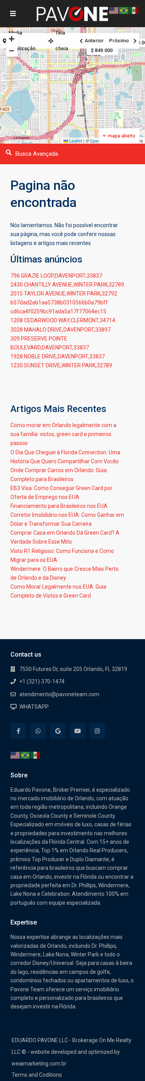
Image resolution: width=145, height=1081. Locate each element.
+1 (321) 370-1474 (42, 681)
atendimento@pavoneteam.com (59, 694)
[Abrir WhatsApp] (125, 1061)
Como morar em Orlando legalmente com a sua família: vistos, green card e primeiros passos (63, 434)
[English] (15, 755)
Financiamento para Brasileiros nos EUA (58, 506)
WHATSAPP (34, 707)
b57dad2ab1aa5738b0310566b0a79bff (59, 302)
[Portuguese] (25, 755)
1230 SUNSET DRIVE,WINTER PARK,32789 (61, 365)
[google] (58, 731)
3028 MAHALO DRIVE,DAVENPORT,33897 (60, 330)
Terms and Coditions (37, 1075)
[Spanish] (36, 755)
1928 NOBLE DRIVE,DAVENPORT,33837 (57, 356)
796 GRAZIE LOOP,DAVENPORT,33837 (56, 276)
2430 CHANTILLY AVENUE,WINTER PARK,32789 (67, 285)
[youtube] (77, 731)
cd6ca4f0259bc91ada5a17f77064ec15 (58, 311)
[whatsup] (38, 731)
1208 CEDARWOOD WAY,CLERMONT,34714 (62, 320)
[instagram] (97, 731)
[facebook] (18, 731)
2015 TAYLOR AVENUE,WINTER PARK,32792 (63, 293)
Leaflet (75, 140)
